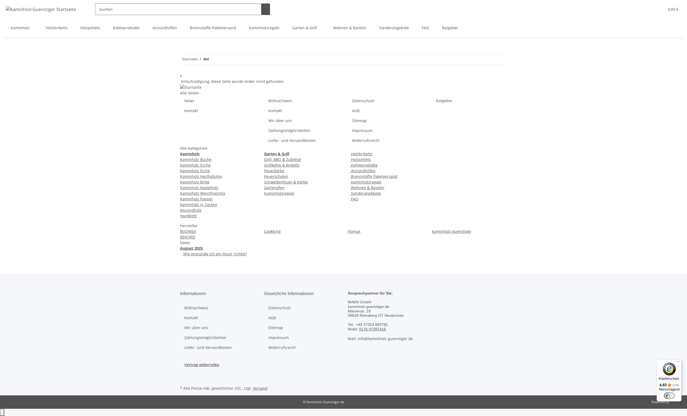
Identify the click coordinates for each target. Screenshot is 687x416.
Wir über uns (280, 120)
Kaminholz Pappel (196, 198)
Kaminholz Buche (195, 159)
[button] (649, 9)
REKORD (187, 237)
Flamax (354, 231)
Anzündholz (191, 210)
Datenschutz (363, 100)
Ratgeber (444, 100)
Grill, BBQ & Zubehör (282, 159)
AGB (356, 110)
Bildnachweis (280, 100)
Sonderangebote (365, 193)
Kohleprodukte (364, 165)
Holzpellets (360, 159)
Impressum (362, 130)
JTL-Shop (676, 402)
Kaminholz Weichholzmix (202, 193)
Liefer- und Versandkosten (292, 140)
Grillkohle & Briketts (282, 165)
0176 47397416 (372, 329)
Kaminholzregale (279, 193)
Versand (260, 388)
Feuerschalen (276, 176)
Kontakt (191, 110)
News (189, 100)
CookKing (272, 231)
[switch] (669, 395)
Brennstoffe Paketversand (373, 176)
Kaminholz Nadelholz (199, 187)
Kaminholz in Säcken (198, 204)
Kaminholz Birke (194, 182)
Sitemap (359, 120)
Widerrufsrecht (365, 140)
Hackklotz (188, 215)
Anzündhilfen (362, 170)
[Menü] (678, 363)
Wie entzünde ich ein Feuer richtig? (214, 253)
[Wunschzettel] (658, 9)
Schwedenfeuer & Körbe (286, 182)
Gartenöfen (274, 187)
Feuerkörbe (274, 170)
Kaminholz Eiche (195, 170)
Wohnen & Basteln (367, 187)
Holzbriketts (361, 153)
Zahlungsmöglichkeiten (289, 130)
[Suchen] (265, 9)
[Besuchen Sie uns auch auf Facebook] (184, 378)
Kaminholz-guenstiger (452, 231)
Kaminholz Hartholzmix (201, 176)
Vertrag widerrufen (201, 364)
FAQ (354, 198)
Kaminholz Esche (195, 165)
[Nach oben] (2, 412)
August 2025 (191, 248)
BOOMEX (188, 231)
